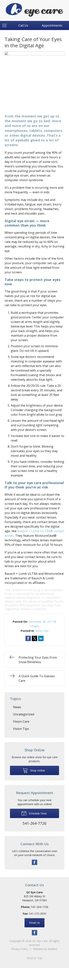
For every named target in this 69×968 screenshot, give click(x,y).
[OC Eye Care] (34, 10)
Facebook (34, 862)
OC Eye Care (40, 941)
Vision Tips (41, 631)
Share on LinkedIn (41, 638)
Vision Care (21, 721)
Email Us (34, 922)
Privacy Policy (19, 949)
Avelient (52, 949)
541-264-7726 (39, 907)
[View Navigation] (6, 25)
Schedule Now (37, 813)
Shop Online (37, 770)
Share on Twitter (34, 638)
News (17, 707)
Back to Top (34, 958)
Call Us (23, 25)
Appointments (52, 25)
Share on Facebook (28, 638)
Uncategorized (23, 714)
